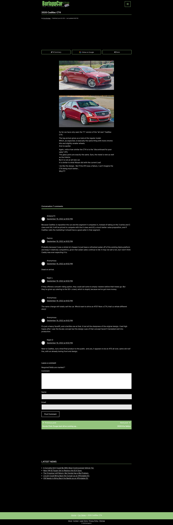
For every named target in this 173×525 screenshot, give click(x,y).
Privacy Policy (93, 521)
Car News (82, 515)
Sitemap (102, 521)
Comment (45, 371)
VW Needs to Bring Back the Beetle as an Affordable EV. (65, 478)
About (70, 521)
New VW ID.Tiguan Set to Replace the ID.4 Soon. (62, 470)
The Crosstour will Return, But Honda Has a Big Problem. (66, 473)
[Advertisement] (86, 36)
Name (43, 392)
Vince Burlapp (47, 18)
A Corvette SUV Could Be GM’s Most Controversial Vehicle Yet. (68, 468)
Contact (76, 521)
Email (43, 402)
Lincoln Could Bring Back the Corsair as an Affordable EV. (66, 476)
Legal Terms (84, 521)
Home (73, 515)
